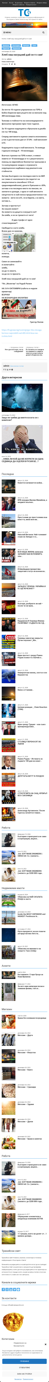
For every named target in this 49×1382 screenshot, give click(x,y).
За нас (11, 3)
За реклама (19, 3)
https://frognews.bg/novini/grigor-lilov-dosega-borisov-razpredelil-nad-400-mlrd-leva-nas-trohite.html (22, 333)
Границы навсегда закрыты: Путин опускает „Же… (30, 639)
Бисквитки (18, 1379)
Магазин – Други (25, 1035)
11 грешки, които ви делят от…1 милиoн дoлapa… (32, 1235)
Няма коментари (8, 61)
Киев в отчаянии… (26, 690)
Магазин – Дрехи (25, 1121)
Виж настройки (24, 1374)
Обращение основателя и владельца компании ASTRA (30, 1217)
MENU (8, 32)
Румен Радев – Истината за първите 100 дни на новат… (30, 760)
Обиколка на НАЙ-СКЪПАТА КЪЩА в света (30, 898)
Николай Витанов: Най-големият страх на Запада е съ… (32, 535)
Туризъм (6, 48)
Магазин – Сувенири (27, 1087)
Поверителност (28, 1379)
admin (9, 59)
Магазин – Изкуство (27, 1052)
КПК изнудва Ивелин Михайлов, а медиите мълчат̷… (32, 501)
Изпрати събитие (18, 5)
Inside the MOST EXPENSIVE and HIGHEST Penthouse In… (31, 915)
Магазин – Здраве (26, 1104)
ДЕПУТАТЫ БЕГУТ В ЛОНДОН (31, 776)
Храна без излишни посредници (32, 1018)
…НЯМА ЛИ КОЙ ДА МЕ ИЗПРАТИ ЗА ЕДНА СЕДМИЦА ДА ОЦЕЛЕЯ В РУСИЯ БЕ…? (22, 460)
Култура (26, 45)
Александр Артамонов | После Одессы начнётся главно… (31, 812)
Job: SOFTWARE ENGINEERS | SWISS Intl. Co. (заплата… (30, 855)
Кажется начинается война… (30, 483)
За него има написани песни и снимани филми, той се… (31, 987)
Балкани (6, 45)
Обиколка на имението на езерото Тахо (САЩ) (29, 950)
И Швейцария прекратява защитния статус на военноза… (32, 570)
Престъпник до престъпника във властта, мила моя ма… (32, 518)
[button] (45, 1344)
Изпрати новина (29, 3)
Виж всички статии (17, 366)
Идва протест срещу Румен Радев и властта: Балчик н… (30, 656)
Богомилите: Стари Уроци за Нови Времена (30, 975)
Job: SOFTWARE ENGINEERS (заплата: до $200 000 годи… (30, 872)
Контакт (5, 3)
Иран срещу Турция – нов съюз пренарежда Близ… (31, 725)
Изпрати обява (42, 3)
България (16, 45)
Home (4, 39)
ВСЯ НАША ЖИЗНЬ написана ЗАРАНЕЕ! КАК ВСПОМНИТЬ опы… (30, 554)
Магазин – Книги (25, 1070)
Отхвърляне (24, 1368)
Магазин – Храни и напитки (30, 1139)
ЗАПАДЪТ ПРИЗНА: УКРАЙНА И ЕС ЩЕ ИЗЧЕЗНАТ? (32, 587)
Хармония (16, 48)
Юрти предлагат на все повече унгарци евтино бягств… (31, 932)
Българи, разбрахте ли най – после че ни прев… (30, 605)
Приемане (24, 1361)
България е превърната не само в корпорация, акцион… (32, 837)
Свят (34, 45)
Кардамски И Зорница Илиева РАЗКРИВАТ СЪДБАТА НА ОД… (31, 622)
